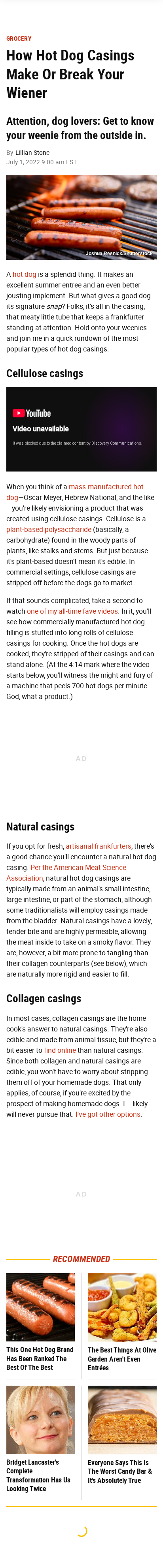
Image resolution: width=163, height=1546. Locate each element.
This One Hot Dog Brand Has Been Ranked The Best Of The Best (40, 1358)
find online (60, 1050)
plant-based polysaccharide (48, 529)
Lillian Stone (32, 152)
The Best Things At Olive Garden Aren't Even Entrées (122, 1359)
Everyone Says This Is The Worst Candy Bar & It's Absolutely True (120, 1471)
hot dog (24, 274)
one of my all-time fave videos (72, 611)
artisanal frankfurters (98, 846)
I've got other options (108, 1114)
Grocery (19, 39)
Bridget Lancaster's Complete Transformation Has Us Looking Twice (38, 1475)
